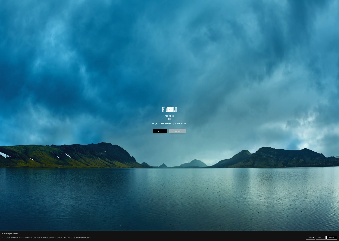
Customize (310, 237)
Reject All (320, 237)
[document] (169, 120)
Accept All (331, 237)
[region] (169, 236)
